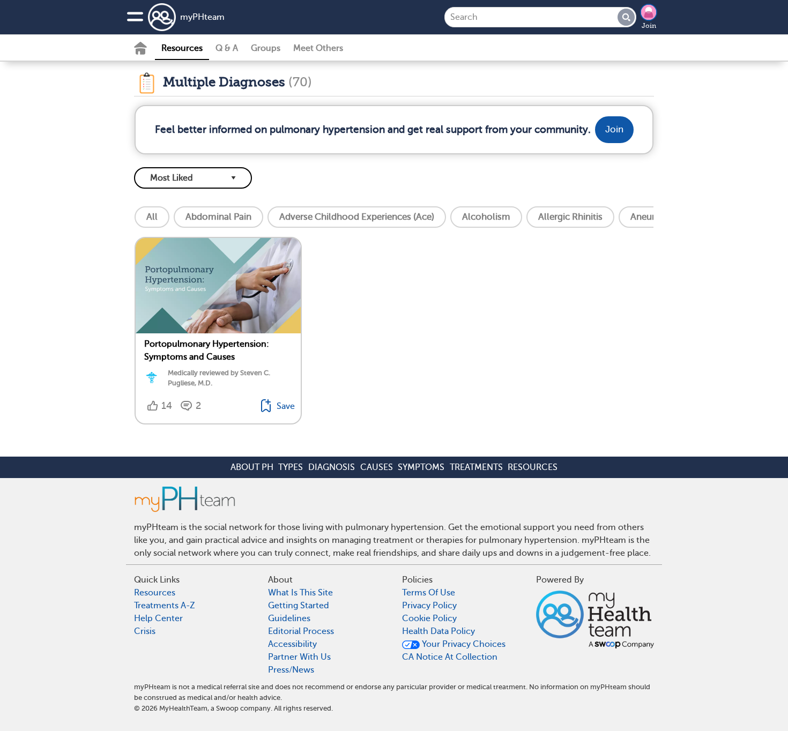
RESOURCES (532, 467)
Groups (265, 48)
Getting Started (298, 605)
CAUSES (376, 467)
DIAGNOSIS (331, 467)
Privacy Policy (429, 605)
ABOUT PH (252, 467)
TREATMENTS (476, 467)
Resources (182, 48)
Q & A (226, 48)
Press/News (291, 670)
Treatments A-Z (164, 605)
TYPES (290, 467)
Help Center (158, 618)
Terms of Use (428, 593)
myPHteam (202, 17)
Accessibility (292, 644)
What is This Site (300, 593)
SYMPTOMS (421, 467)
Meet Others (318, 48)
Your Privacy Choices (462, 644)
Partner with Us (299, 657)
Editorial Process (301, 631)
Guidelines (289, 618)
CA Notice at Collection (449, 657)
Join (649, 25)
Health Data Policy (438, 631)
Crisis (144, 631)
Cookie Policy (429, 618)
